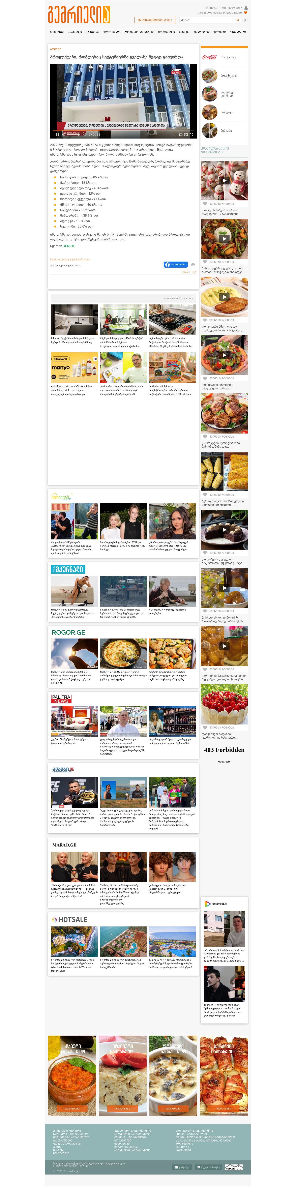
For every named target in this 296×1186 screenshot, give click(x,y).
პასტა (57, 1147)
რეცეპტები (72, 1108)
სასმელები (61, 1153)
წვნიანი (58, 1150)
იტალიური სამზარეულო (132, 1130)
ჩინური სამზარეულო (130, 1137)
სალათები (122, 1143)
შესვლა (211, 8)
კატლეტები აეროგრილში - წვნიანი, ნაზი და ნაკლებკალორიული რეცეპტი (224, 446)
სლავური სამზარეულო (70, 1134)
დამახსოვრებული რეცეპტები (220, 12)
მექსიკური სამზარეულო (71, 1137)
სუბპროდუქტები (126, 1147)
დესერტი (182, 1147)
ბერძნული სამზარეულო (132, 1134)
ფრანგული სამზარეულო (194, 1130)
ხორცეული (122, 1140)
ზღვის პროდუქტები (67, 1143)
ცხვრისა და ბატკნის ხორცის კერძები (204, 1140)
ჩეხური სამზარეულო (191, 1134)
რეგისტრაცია (231, 8)
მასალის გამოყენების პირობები (70, 259)
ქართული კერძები (67, 1130)
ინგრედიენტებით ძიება (155, 20)
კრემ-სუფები (62, 1140)
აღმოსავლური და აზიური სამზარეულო (205, 1137)
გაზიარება (178, 264)
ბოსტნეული (184, 1143)
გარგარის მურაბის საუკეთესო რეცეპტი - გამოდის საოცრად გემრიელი (224, 679)
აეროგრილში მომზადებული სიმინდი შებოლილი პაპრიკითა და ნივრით (223, 504)
